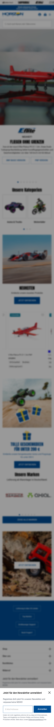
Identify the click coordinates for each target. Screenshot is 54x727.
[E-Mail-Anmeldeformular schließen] (49, 692)
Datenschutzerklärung (36, 719)
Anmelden (42, 709)
